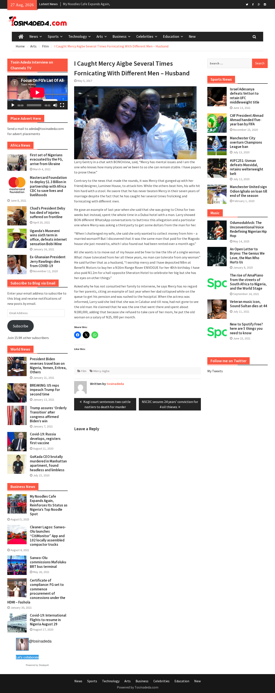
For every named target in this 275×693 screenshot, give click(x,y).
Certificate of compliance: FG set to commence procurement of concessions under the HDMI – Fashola (36, 591)
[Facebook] (253, 4)
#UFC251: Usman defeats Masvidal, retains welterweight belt (246, 167)
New (192, 36)
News (33, 36)
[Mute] (55, 105)
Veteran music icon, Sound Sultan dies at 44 (248, 303)
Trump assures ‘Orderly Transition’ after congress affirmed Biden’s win (48, 414)
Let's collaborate (27, 657)
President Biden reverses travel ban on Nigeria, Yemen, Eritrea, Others (48, 365)
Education (171, 36)
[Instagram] (265, 4)
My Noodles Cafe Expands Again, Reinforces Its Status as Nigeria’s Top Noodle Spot (48, 505)
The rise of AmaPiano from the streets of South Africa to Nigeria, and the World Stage (248, 282)
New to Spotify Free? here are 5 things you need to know (246, 328)
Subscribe (20, 326)
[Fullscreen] (62, 105)
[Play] (13, 105)
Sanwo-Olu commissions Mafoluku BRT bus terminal (48, 562)
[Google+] (259, 4)
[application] (37, 92)
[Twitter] (247, 4)
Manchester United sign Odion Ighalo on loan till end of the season (248, 191)
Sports (53, 36)
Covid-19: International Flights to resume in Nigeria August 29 (48, 619)
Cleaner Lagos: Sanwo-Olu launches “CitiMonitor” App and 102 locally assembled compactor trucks (48, 536)
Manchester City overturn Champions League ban (246, 142)
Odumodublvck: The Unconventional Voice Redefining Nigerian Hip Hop (248, 229)
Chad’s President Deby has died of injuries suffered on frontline (47, 212)
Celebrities (144, 36)
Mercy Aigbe (101, 371)
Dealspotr (44, 665)
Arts (99, 36)
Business (120, 36)
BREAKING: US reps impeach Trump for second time (45, 390)
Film (83, 371)
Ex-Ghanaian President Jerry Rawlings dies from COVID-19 (48, 261)
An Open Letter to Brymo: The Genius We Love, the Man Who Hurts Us (247, 255)
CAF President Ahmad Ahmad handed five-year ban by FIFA (246, 120)
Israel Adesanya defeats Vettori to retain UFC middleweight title (244, 96)
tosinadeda (115, 383)
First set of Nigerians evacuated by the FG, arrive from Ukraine (46, 159)
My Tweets (215, 371)
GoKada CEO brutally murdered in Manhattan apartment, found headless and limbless (48, 463)
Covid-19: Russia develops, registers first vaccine (45, 438)
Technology (77, 36)
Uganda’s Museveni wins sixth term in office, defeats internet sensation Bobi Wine (48, 237)
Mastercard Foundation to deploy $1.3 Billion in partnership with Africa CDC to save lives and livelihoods (48, 186)
